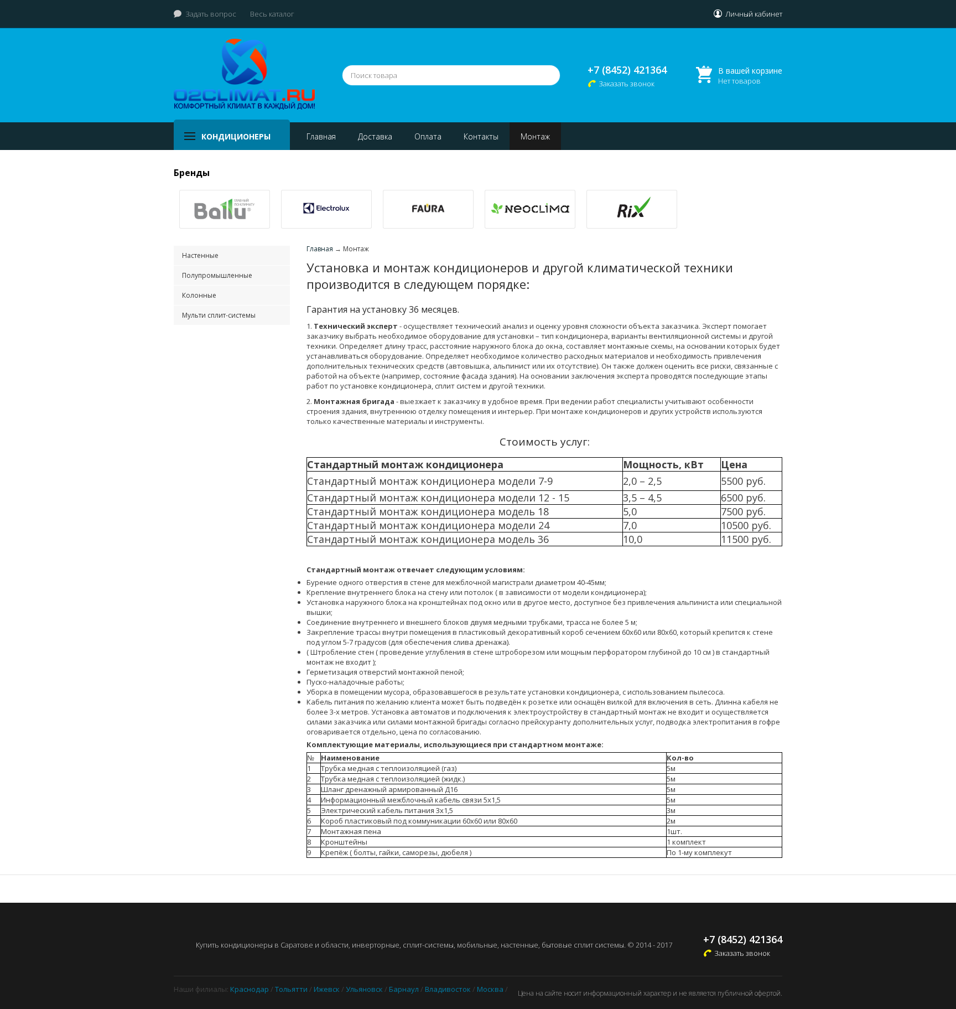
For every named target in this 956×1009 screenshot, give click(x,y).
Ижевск (327, 989)
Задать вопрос (210, 14)
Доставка (375, 136)
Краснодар (249, 989)
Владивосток (448, 989)
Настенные (200, 255)
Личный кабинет (753, 14)
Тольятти (291, 989)
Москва (490, 989)
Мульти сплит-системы (219, 315)
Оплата (427, 136)
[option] (225, 209)
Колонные (199, 295)
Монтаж (535, 136)
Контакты (481, 136)
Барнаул (404, 989)
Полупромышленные (217, 275)
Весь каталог (272, 14)
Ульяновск (364, 989)
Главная (321, 136)
